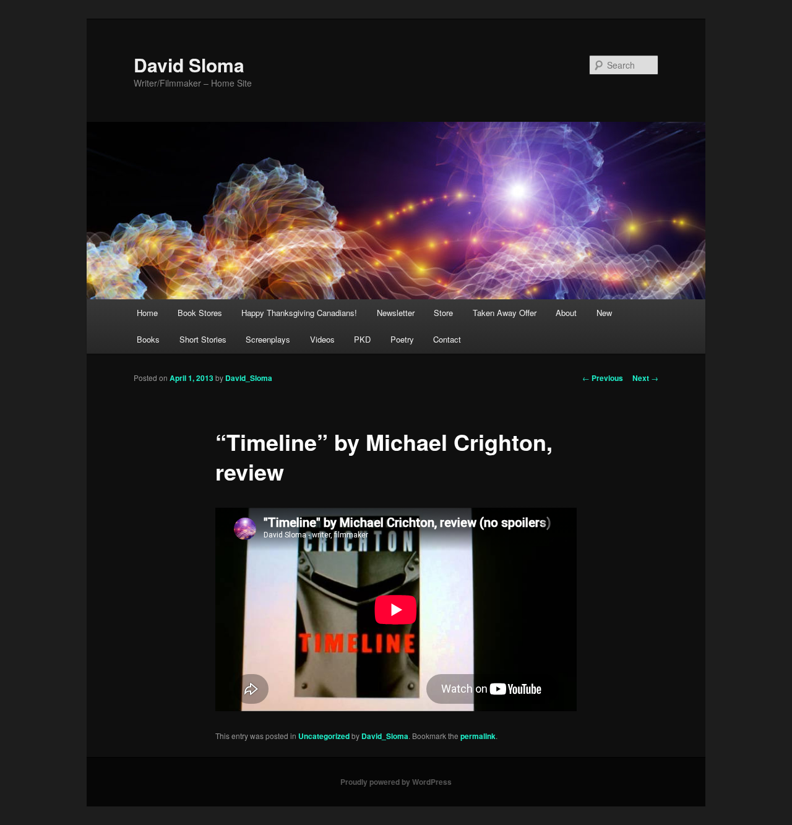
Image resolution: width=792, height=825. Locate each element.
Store (443, 312)
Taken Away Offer (504, 312)
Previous (602, 377)
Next (645, 377)
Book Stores (200, 312)
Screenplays (268, 339)
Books (148, 339)
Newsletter (396, 312)
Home (147, 312)
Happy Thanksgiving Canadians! (299, 312)
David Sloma (189, 64)
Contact (447, 339)
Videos (322, 339)
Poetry (402, 339)
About (566, 312)
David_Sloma (248, 377)
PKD (362, 339)
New (604, 312)
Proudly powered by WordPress (396, 781)
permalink (478, 736)
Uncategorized (324, 736)
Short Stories (202, 339)
